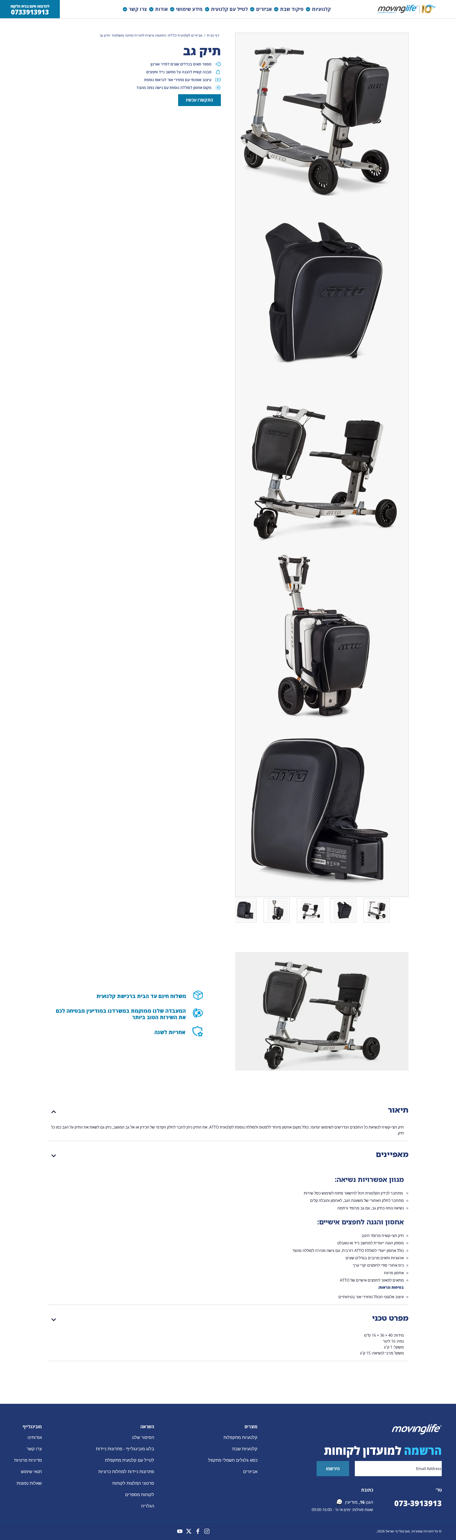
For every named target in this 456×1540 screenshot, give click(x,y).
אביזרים (250, 1471)
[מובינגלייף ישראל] (407, 9)
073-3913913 (418, 1503)
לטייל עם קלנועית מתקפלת (129, 1460)
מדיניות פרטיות (28, 1460)
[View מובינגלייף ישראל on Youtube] (179, 1531)
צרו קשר (34, 1448)
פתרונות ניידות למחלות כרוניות (126, 1471)
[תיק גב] (377, 910)
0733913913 (30, 12)
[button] (319, 9)
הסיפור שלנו (143, 1437)
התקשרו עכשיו (199, 100)
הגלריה (147, 1506)
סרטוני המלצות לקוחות (133, 1483)
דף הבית (213, 35)
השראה (147, 1426)
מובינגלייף (32, 1426)
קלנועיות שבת (244, 1448)
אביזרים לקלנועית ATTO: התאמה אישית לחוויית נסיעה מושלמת (157, 35)
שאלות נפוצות (29, 1483)
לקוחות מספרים (139, 1494)
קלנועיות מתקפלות (240, 1437)
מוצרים (251, 1426)
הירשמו (333, 1468)
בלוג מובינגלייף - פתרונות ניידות (125, 1448)
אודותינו (35, 1437)
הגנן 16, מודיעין (359, 1502)
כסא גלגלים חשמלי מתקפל (232, 1460)
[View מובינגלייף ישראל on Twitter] (188, 1531)
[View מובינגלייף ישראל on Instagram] (206, 1531)
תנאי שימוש (31, 1471)
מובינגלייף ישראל (398, 1531)
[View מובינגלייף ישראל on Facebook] (197, 1531)
